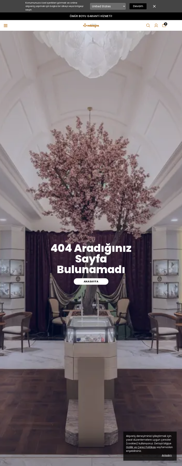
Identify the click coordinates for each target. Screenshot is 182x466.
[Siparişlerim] (156, 25)
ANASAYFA (91, 281)
